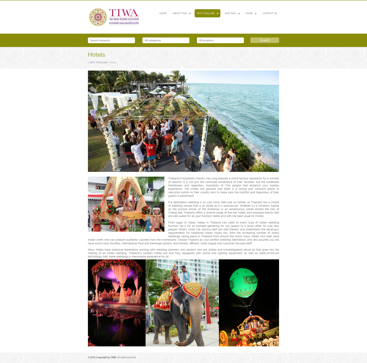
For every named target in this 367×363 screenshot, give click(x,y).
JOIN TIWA (230, 13)
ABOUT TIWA (180, 13)
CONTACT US (270, 13)
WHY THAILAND (206, 13)
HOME (162, 13)
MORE (249, 13)
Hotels (96, 54)
